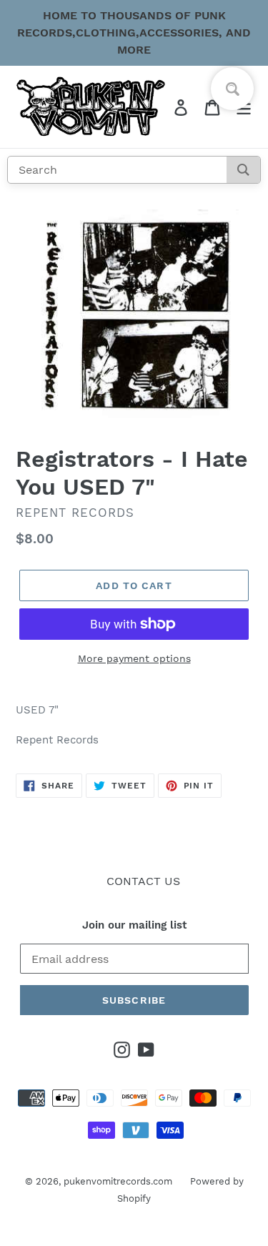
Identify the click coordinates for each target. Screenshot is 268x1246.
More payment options (134, 659)
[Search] (243, 170)
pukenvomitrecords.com (118, 1182)
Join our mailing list (134, 925)
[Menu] (243, 108)
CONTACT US (143, 881)
